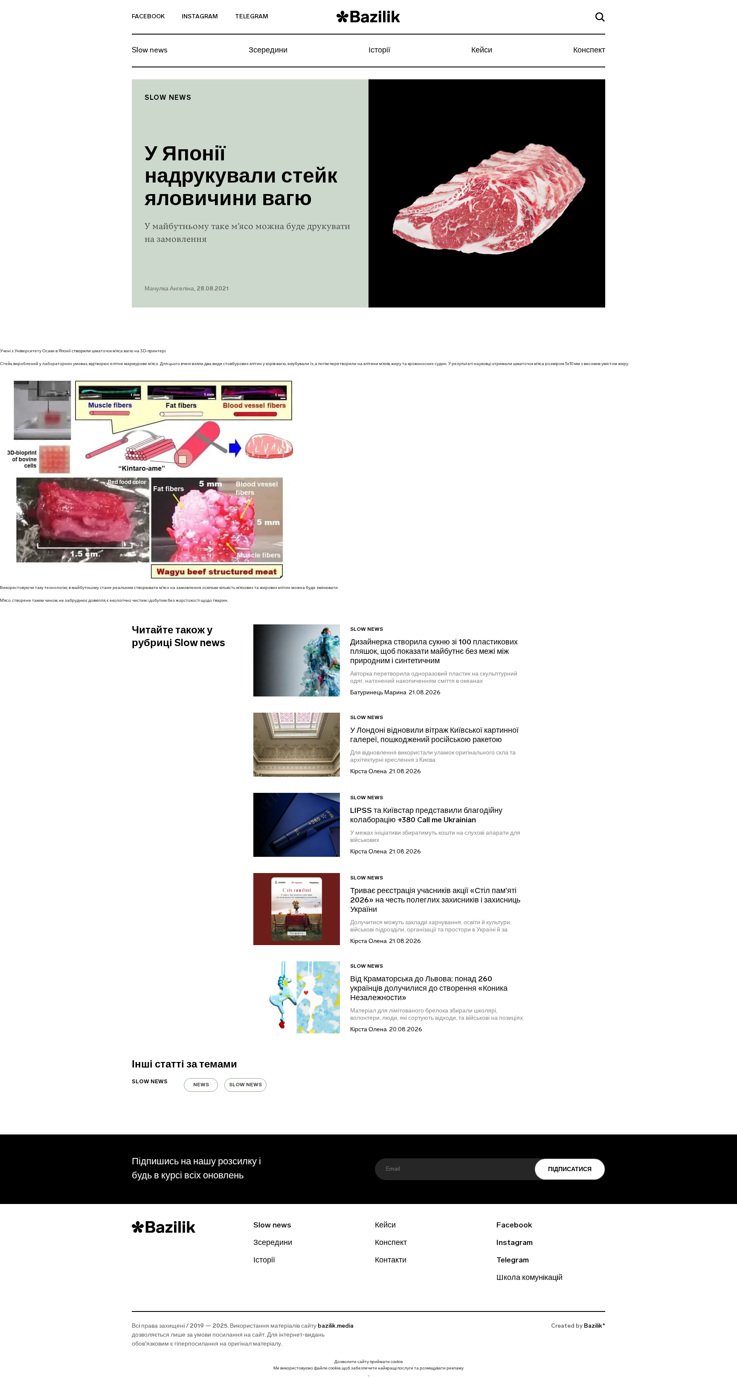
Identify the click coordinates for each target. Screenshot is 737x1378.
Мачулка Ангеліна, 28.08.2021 (187, 289)
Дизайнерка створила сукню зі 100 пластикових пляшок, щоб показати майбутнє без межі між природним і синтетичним (434, 652)
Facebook (148, 17)
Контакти (390, 1261)
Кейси (481, 51)
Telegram (251, 17)
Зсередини (268, 51)
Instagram (200, 17)
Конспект (589, 51)
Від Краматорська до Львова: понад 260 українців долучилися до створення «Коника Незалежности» (429, 989)
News (201, 1085)
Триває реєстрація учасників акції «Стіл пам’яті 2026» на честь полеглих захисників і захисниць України (435, 901)
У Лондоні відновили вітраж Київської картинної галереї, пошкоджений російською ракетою (434, 735)
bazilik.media (336, 1326)
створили (81, 351)
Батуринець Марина (378, 693)
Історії (379, 51)
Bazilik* (594, 1326)
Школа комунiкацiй (529, 1278)
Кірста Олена (368, 772)
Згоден (368, 1375)
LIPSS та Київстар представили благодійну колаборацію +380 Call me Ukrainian (426, 815)
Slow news (150, 51)
